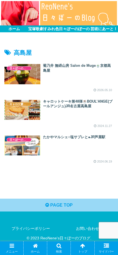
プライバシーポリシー (31, 228)
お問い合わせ (87, 228)
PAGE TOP (61, 205)
